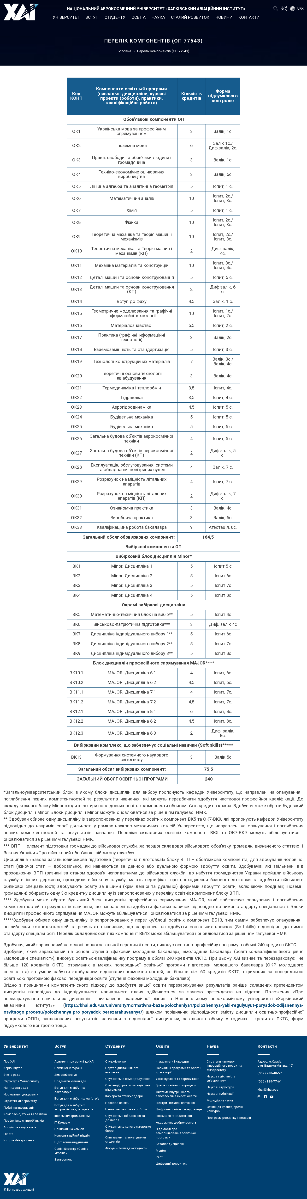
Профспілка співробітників (24, 1120)
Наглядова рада (16, 1087)
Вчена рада (12, 1074)
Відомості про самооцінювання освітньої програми (176, 1133)
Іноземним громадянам (72, 1116)
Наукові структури (220, 1087)
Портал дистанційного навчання (122, 1070)
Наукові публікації (220, 1093)
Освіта (138, 17)
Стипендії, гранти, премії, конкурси (225, 1109)
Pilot (159, 1157)
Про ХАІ (9, 1061)
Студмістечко (115, 1061)
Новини (223, 17)
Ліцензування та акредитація (177, 1079)
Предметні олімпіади (70, 1081)
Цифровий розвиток (171, 1163)
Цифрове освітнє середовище (179, 1109)
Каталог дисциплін (170, 1144)
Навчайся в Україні (68, 1068)
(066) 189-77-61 (270, 1081)
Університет (66, 17)
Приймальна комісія (69, 1129)
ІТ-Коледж (62, 1122)
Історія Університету (19, 1140)
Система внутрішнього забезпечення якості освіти (176, 1094)
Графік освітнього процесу (176, 1085)
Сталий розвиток (190, 17)
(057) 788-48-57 (270, 1073)
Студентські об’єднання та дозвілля (125, 1118)
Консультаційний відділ (72, 1135)
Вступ (92, 17)
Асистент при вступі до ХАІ (74, 1061)
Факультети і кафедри (172, 1061)
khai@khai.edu (268, 1089)
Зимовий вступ (65, 1074)
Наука (158, 17)
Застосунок (63, 1159)
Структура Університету (21, 1081)
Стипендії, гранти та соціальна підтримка (127, 1087)
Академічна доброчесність (176, 1122)
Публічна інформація (19, 1107)
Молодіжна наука (220, 1100)
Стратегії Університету (20, 1101)
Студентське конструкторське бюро (128, 1128)
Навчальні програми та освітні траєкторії (178, 1070)
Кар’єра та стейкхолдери (124, 1096)
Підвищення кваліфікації (174, 1116)
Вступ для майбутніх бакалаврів (69, 1090)
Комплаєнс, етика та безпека (25, 1114)
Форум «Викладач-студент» (126, 1148)
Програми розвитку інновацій (229, 1117)
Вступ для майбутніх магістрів (77, 1098)
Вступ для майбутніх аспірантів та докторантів (74, 1107)
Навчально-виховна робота (126, 1109)
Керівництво (13, 1068)
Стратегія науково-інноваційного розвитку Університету (224, 1066)
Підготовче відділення (71, 1142)
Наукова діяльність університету (221, 1078)
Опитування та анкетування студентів (125, 1139)
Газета (8, 1134)
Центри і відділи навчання (175, 1103)
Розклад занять (117, 1103)
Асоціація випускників (20, 1127)
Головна (124, 51)
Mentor (161, 1150)
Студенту (115, 17)
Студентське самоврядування (127, 1079)
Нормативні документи (21, 1094)
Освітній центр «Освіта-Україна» (71, 1151)
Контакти (249, 17)
